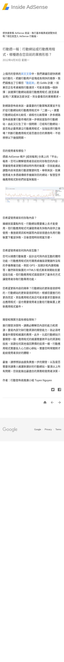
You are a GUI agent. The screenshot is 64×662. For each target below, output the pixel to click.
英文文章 (26, 73)
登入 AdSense (21, 36)
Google (38, 429)
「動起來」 (30, 83)
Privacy (49, 429)
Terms (58, 429)
